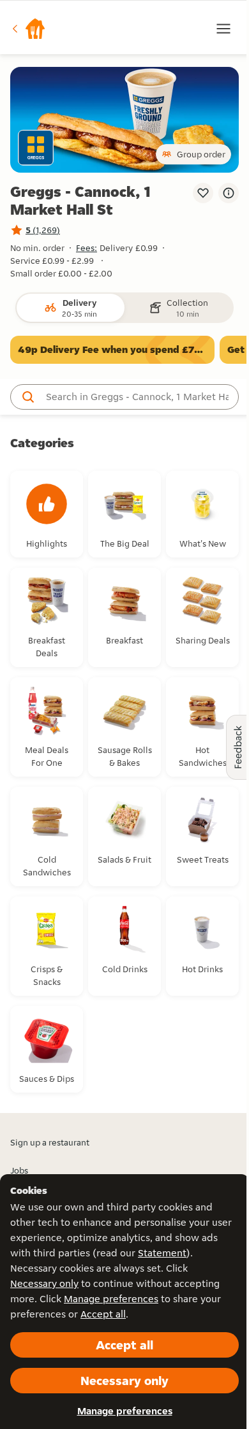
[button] (28, 28)
